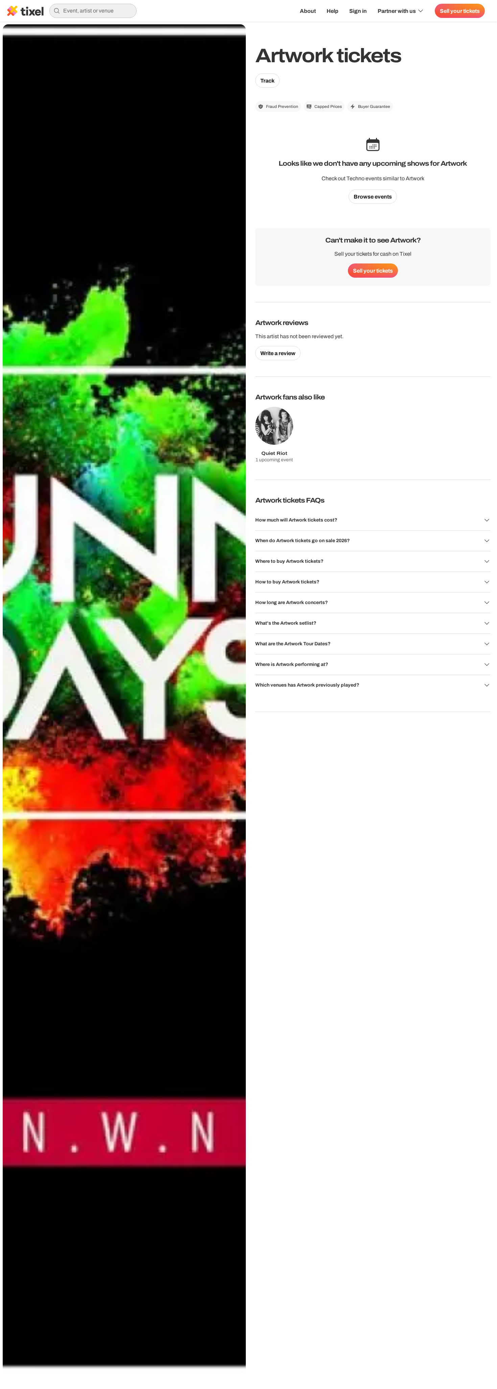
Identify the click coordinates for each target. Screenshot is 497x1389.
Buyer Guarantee (374, 106)
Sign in (358, 11)
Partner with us (397, 11)
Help (332, 11)
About (308, 11)
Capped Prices (328, 106)
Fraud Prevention (282, 106)
